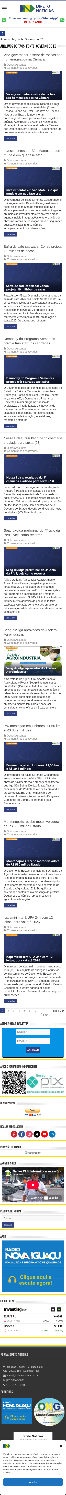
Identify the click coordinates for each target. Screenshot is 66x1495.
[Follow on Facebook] (21, 1134)
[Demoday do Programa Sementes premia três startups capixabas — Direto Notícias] (33, 369)
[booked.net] (33, 1152)
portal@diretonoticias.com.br (22, 1375)
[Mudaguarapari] (49, 1411)
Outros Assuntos (16, 64)
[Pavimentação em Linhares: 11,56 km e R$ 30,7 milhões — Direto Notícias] (33, 756)
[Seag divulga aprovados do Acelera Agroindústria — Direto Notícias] (33, 661)
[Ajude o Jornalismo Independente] (33, 1082)
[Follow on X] (37, 1134)
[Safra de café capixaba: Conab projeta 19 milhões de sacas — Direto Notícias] (33, 277)
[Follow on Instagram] (29, 1134)
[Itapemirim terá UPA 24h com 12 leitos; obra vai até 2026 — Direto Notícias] (33, 948)
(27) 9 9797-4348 (15, 1385)
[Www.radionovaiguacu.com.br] (17, 1410)
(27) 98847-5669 (14, 1380)
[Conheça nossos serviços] (33, 1266)
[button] (61, 1446)
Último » (45, 1014)
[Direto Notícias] (37, 8)
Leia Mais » (10, 138)
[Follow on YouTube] (44, 1134)
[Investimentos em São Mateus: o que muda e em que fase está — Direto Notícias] (33, 181)
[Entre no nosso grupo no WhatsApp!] (33, 20)
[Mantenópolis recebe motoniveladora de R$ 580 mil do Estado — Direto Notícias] (33, 852)
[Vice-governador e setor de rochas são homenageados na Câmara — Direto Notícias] (33, 85)
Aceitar (33, 1482)
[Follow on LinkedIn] (52, 1134)
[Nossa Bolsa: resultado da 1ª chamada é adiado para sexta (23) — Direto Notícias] (33, 469)
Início (6, 39)
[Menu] (4, 9)
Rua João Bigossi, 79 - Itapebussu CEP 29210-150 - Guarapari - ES (23, 1368)
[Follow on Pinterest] (14, 1134)
